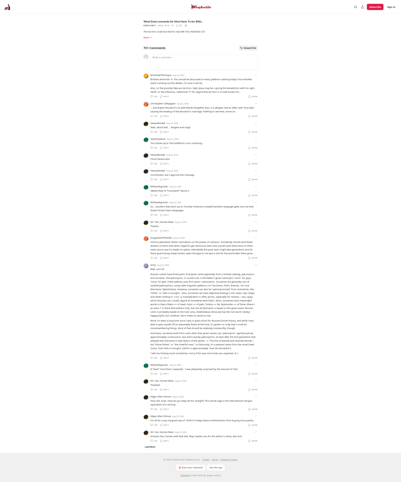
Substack (185, 475)
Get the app (216, 467)
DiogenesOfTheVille (161, 237)
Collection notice (228, 459)
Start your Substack (192, 467)
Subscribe (375, 6)
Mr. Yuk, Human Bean (162, 221)
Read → (147, 37)
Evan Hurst (149, 25)
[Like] (172, 25)
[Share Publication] (362, 7)
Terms (215, 459)
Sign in (391, 6)
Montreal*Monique (160, 75)
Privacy (206, 459)
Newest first (250, 48)
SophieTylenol (158, 138)
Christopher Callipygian (163, 103)
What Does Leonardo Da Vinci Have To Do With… (173, 21)
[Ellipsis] (255, 75)
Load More (150, 446)
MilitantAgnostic (159, 186)
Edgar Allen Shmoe (160, 396)
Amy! (153, 264)
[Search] (355, 7)
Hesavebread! (157, 123)
